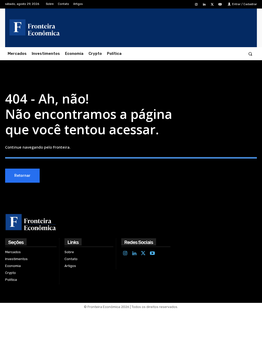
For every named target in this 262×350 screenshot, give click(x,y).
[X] (212, 4)
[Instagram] (196, 4)
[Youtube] (220, 4)
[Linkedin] (204, 4)
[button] (250, 53)
